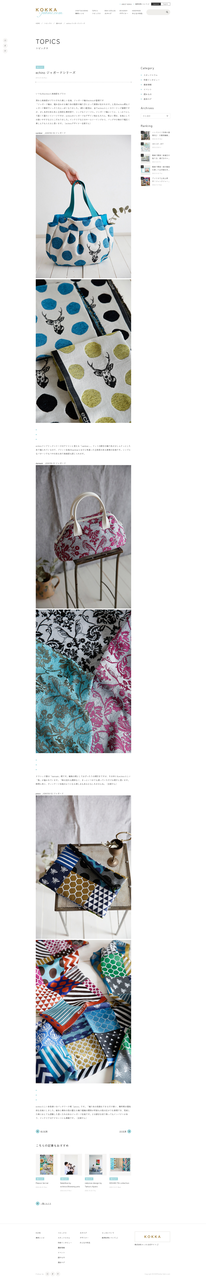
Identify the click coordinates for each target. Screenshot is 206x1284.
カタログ (108, 13)
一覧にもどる (46, 1203)
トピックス (48, 23)
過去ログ (148, 98)
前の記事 (44, 1131)
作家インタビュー (152, 79)
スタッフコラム (151, 75)
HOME (38, 23)
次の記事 (122, 1131)
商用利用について (141, 4)
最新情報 (148, 84)
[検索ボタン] (167, 12)
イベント (148, 89)
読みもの (59, 23)
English (165, 4)
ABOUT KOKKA (127, 4)
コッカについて (108, 1233)
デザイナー (123, 13)
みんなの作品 (137, 13)
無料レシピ (40, 1238)
